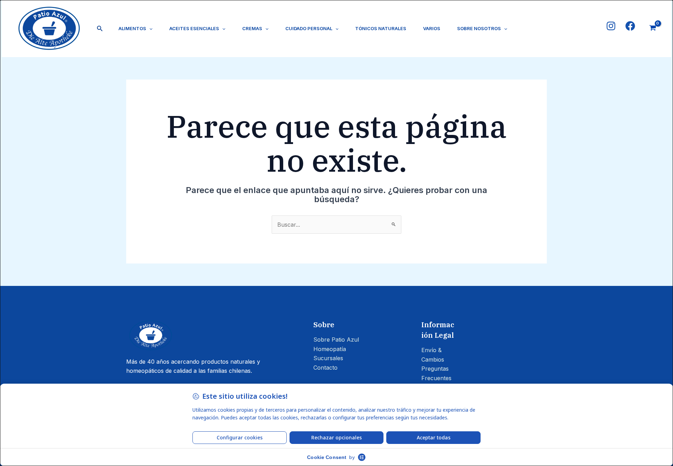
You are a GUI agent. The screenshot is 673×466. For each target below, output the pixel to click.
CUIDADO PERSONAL (308, 28)
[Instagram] (611, 26)
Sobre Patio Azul (336, 339)
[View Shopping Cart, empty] (652, 29)
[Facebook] (630, 26)
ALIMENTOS (132, 28)
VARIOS (431, 28)
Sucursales (328, 358)
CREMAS (252, 28)
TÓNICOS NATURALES (380, 28)
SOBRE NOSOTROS (479, 28)
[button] (100, 28)
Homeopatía (329, 348)
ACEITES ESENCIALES (194, 28)
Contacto (325, 367)
